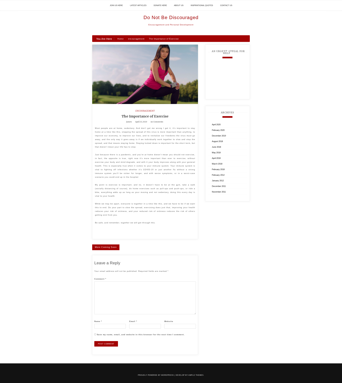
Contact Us (226, 5)
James (129, 122)
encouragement (145, 110)
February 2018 (218, 169)
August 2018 (217, 141)
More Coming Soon (106, 247)
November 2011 (219, 192)
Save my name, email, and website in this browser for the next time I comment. (141, 334)
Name (98, 321)
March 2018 (217, 164)
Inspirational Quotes (202, 5)
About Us (178, 5)
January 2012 (218, 180)
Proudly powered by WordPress (156, 375)
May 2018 (216, 152)
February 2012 (218, 175)
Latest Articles (138, 5)
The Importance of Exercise (145, 116)
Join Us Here (116, 5)
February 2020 (218, 130)
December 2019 (219, 136)
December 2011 (219, 186)
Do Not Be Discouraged (171, 17)
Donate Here (160, 5)
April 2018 (216, 158)
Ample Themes (195, 375)
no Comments (156, 122)
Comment (100, 279)
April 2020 (216, 124)
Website (168, 321)
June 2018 (216, 147)
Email (133, 321)
